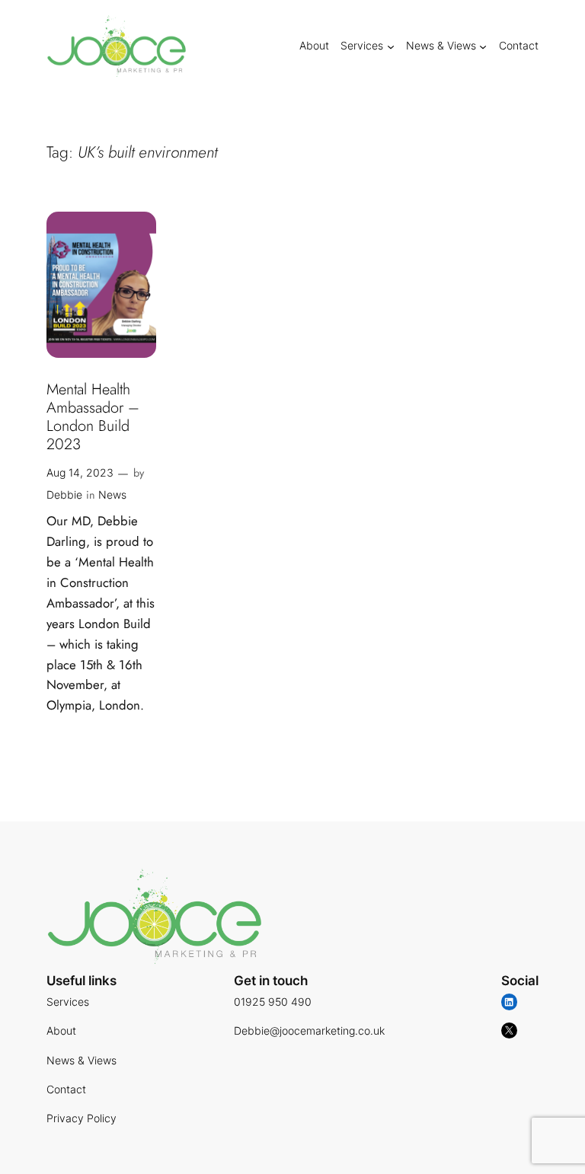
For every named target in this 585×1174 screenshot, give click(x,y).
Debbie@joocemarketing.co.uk (309, 1030)
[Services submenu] (391, 45)
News (112, 494)
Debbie (64, 494)
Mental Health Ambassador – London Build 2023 (92, 417)
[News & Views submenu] (483, 45)
